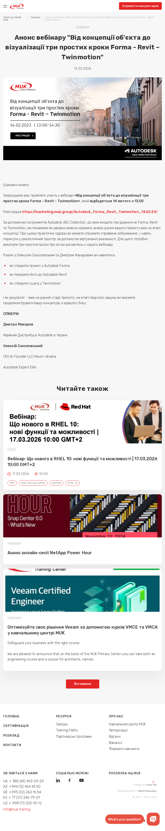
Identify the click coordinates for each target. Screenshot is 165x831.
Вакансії (115, 743)
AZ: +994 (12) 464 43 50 (22, 786)
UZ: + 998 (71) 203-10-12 (22, 803)
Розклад (11, 735)
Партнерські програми (74, 736)
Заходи (62, 724)
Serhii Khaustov (147, 790)
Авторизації (118, 730)
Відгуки (115, 736)
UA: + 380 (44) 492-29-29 (23, 781)
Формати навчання (124, 749)
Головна (11, 716)
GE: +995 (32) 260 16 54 (22, 792)
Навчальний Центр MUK (127, 724)
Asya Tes (151, 784)
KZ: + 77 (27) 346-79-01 (21, 797)
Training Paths (67, 730)
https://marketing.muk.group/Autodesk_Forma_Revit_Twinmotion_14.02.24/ (90, 212)
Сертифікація (16, 726)
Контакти (12, 745)
